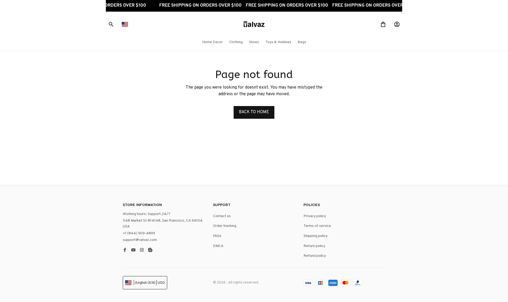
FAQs (217, 236)
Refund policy (314, 256)
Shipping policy (315, 236)
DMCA (218, 246)
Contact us (222, 216)
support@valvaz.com (140, 240)
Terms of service (317, 226)
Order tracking (224, 226)
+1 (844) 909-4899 (139, 233)
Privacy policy (314, 216)
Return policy (314, 246)
